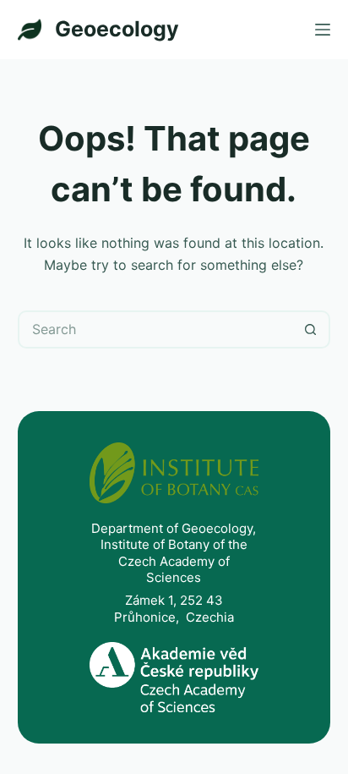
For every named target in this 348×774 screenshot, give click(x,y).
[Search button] (311, 329)
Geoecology (117, 28)
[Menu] (322, 29)
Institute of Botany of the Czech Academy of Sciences (174, 560)
